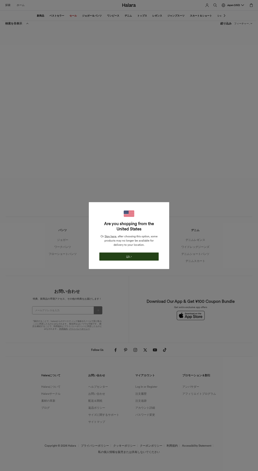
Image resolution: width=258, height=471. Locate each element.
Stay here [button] (110, 236)
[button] (129, 214)
